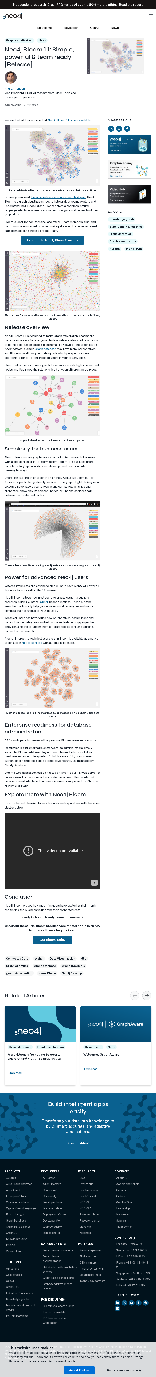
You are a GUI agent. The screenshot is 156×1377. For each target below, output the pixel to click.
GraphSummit (88, 1196)
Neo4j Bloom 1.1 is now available (69, 120)
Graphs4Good (124, 1202)
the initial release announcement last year (58, 197)
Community (50, 1196)
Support (121, 1220)
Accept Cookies (79, 1370)
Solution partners (90, 1274)
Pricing (10, 1245)
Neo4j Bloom (47, 973)
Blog (82, 1177)
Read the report (131, 4)
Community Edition (17, 1202)
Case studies (14, 1274)
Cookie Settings (133, 1357)
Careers (121, 1190)
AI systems (12, 1268)
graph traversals (73, 966)
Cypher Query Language (21, 1208)
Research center (90, 1220)
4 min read (90, 1069)
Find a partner (88, 1256)
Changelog (50, 1190)
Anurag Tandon (15, 88)
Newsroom (122, 1214)
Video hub (86, 1226)
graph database (45, 348)
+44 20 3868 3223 (133, 1256)
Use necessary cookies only (124, 1370)
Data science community (58, 1250)
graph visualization (19, 973)
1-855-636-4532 (132, 1244)
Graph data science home (58, 1277)
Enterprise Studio (16, 1196)
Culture (120, 1196)
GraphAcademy (52, 1226)
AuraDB (115, 248)
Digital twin (134, 248)
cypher (39, 958)
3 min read (15, 1073)
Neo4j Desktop (32, 642)
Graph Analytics (17, 966)
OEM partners (88, 1262)
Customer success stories (58, 1306)
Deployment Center (55, 1214)
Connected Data (17, 958)
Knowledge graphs (17, 1299)
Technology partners (92, 1280)
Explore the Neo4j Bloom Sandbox (52, 240)
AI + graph (49, 1177)
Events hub (86, 1184)
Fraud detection (121, 234)
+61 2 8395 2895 (139, 1279)
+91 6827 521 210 (134, 1285)
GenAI (10, 1280)
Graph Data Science (18, 1226)
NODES (84, 1202)
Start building (78, 1143)
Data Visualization (62, 958)
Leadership (123, 1208)
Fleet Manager (15, 1214)
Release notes (51, 1232)
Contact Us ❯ (125, 1237)
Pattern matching (17, 1316)
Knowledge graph (122, 219)
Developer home (53, 1202)
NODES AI (86, 1208)
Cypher (43, 602)
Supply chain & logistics (126, 226)
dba (83, 958)
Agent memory (52, 1184)
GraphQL (11, 1232)
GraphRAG (12, 1287)
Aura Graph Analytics (19, 1184)
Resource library (89, 1214)
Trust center (124, 1226)
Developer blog (52, 1220)
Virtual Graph (14, 1251)
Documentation (52, 1208)
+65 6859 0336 (140, 1273)
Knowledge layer (16, 1238)
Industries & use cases (19, 1293)
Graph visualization (19, 40)
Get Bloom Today (52, 940)
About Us (122, 1177)
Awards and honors (127, 1184)
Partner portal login (92, 1268)
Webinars (85, 1232)
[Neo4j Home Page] (13, 15)
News (42, 40)
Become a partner (90, 1250)
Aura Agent (13, 1190)
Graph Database (16, 1220)
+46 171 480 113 (137, 1250)
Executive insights (54, 1312)
